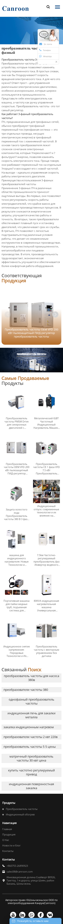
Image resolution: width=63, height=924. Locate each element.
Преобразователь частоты (21, 809)
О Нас (5, 840)
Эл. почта (48, 44)
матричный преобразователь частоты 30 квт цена (31, 758)
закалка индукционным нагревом (29, 727)
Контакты (7, 851)
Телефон (47, 50)
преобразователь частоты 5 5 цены (30, 747)
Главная (7, 829)
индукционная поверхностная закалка (31, 786)
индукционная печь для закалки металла (31, 715)
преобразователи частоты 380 (26, 690)
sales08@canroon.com (20, 871)
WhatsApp (47, 56)
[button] (55, 314)
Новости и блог (11, 845)
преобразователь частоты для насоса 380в (31, 678)
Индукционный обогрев (20, 814)
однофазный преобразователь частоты (31, 701)
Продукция (8, 834)
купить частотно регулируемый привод (31, 772)
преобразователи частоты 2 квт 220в (30, 737)
